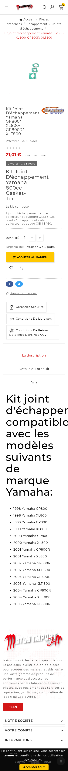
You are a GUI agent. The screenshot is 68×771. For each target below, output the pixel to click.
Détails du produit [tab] (34, 369)
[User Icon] (52, 7)
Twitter (19, 284)
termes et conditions (20, 755)
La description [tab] (34, 355)
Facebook (9, 284)
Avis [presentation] (34, 382)
